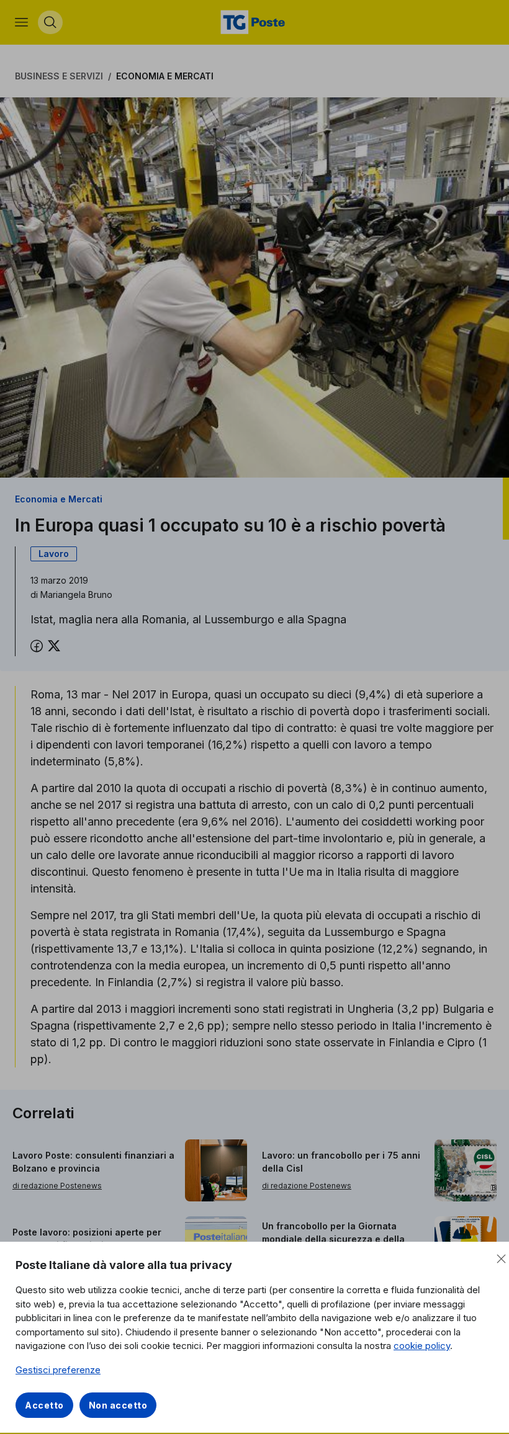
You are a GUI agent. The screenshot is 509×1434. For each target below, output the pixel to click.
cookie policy (422, 1346)
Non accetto (118, 1405)
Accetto (44, 1405)
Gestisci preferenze (58, 1370)
